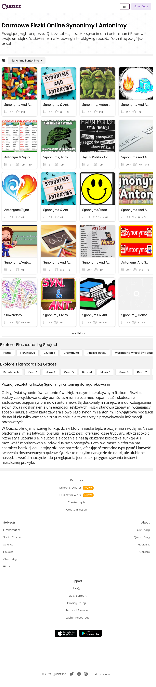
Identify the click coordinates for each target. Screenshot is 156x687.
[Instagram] (86, 674)
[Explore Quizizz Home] (11, 6)
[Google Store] (90, 633)
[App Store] (66, 633)
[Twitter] (72, 674)
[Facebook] (79, 674)
